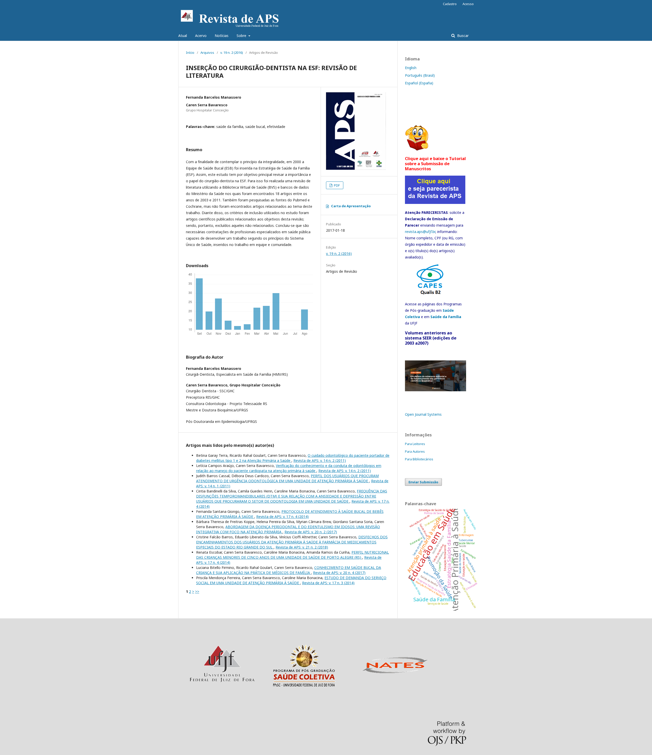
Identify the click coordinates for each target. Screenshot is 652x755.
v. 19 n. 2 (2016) (231, 52)
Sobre (242, 35)
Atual (182, 35)
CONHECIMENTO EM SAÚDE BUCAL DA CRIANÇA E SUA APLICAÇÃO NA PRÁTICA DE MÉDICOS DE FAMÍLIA (288, 570)
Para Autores (415, 451)
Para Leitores (415, 443)
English (410, 67)
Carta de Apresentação (351, 206)
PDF (336, 185)
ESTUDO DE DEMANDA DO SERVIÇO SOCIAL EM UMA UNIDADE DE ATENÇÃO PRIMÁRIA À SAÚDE (291, 580)
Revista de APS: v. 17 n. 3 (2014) (328, 582)
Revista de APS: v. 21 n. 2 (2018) (302, 547)
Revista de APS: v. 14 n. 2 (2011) (319, 460)
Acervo (201, 35)
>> (197, 591)
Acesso (468, 4)
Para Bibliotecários (419, 459)
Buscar (462, 35)
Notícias (221, 35)
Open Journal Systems (423, 414)
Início (190, 52)
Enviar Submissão (423, 482)
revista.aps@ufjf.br (420, 231)
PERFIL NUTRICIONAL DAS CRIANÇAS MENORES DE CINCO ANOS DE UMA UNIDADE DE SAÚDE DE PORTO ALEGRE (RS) (292, 555)
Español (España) (419, 83)
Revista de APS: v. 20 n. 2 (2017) (310, 531)
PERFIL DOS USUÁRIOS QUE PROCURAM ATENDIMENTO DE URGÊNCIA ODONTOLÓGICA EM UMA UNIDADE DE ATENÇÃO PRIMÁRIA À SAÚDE (287, 478)
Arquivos (207, 52)
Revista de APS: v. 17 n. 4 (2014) (282, 516)
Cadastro (450, 4)
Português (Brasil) (420, 75)
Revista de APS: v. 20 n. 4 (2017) (339, 572)
